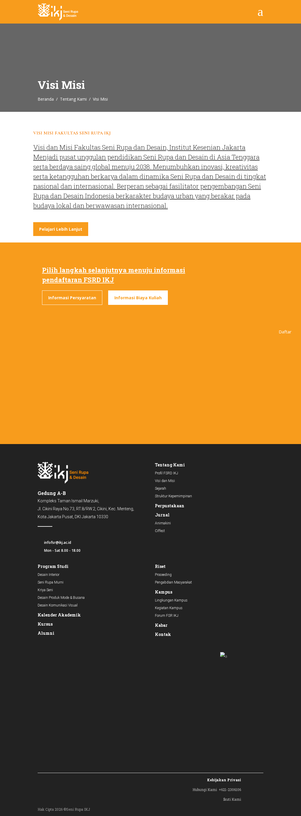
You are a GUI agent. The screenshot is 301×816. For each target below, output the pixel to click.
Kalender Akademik (59, 615)
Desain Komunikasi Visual (58, 605)
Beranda (46, 99)
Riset (160, 566)
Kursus (45, 624)
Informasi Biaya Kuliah (138, 297)
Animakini (163, 523)
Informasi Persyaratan (72, 297)
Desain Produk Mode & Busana (61, 598)
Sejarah (160, 488)
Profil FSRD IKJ (166, 473)
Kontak (163, 634)
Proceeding (163, 575)
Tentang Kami (73, 99)
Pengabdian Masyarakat (173, 582)
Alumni (46, 633)
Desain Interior (48, 575)
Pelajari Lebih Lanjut (60, 229)
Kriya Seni (45, 590)
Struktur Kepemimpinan (173, 496)
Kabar (161, 625)
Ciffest (160, 531)
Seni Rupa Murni (50, 582)
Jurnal (162, 515)
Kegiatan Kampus (169, 608)
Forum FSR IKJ (166, 616)
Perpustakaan (169, 505)
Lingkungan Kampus (171, 600)
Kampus (163, 592)
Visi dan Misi (165, 481)
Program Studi (53, 566)
